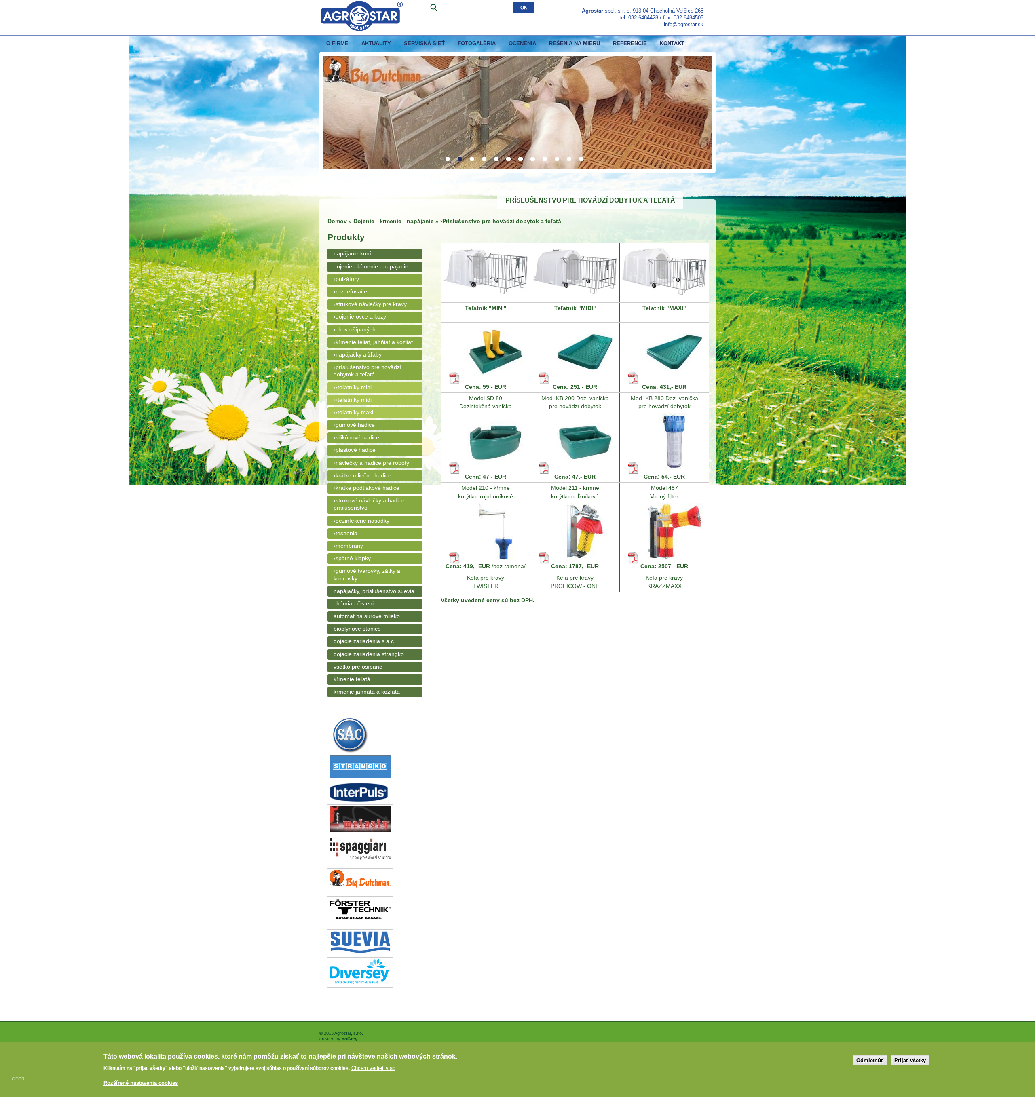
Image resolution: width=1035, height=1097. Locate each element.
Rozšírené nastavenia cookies (141, 1083)
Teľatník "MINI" (486, 308)
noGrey (349, 1038)
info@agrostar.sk (683, 24)
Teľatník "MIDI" (575, 308)
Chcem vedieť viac (373, 1068)
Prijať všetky (910, 1060)
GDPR (18, 1078)
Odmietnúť (869, 1060)
